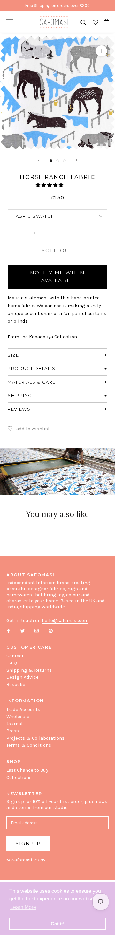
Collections (19, 777)
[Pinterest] (51, 630)
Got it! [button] (58, 923)
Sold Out (57, 250)
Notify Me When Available (57, 277)
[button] (50, 185)
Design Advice (22, 677)
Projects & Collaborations (35, 738)
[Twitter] (22, 630)
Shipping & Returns (29, 670)
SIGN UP (28, 843)
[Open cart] (106, 22)
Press (12, 731)
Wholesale (17, 716)
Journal (14, 724)
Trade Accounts (23, 709)
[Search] (83, 22)
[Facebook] (8, 630)
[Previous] (39, 160)
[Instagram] (36, 630)
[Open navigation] (9, 22)
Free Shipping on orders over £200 (57, 5)
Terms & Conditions (28, 745)
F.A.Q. (12, 663)
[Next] (76, 160)
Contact (15, 656)
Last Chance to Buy (27, 770)
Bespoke (15, 684)
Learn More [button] (23, 907)
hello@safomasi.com (65, 620)
